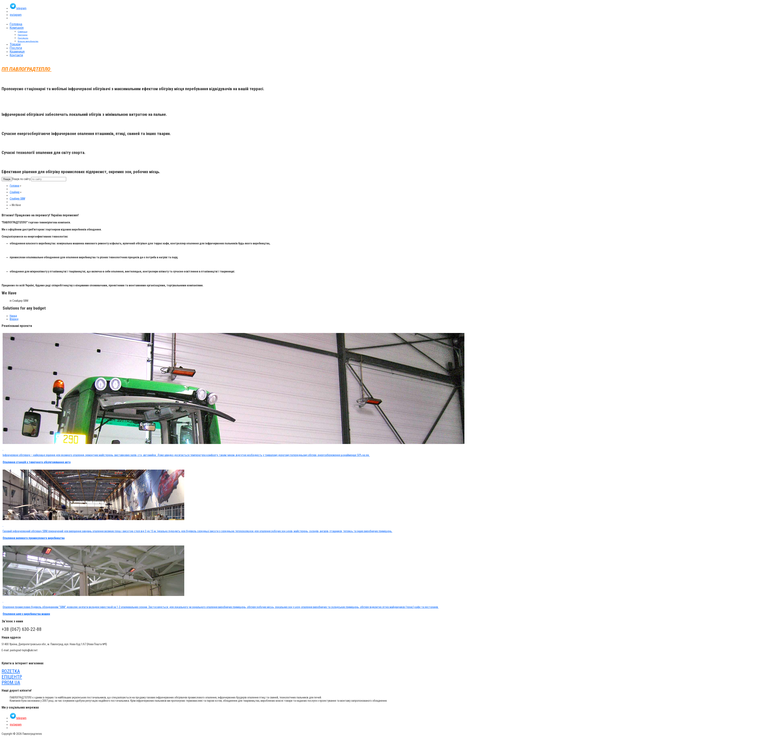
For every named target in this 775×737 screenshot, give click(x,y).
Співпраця (22, 31)
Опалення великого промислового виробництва (34, 538)
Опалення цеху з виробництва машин (26, 614)
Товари (15, 44)
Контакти (16, 55)
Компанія (17, 27)
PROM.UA (11, 682)
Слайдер (15, 192)
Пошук (6, 179)
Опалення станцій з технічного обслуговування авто (37, 462)
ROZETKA (11, 671)
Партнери (22, 35)
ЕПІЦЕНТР (12, 677)
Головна (16, 24)
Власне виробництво (28, 41)
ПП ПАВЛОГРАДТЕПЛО (26, 69)
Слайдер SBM (17, 198)
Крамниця (17, 51)
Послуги (16, 48)
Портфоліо (23, 38)
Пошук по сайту (21, 179)
